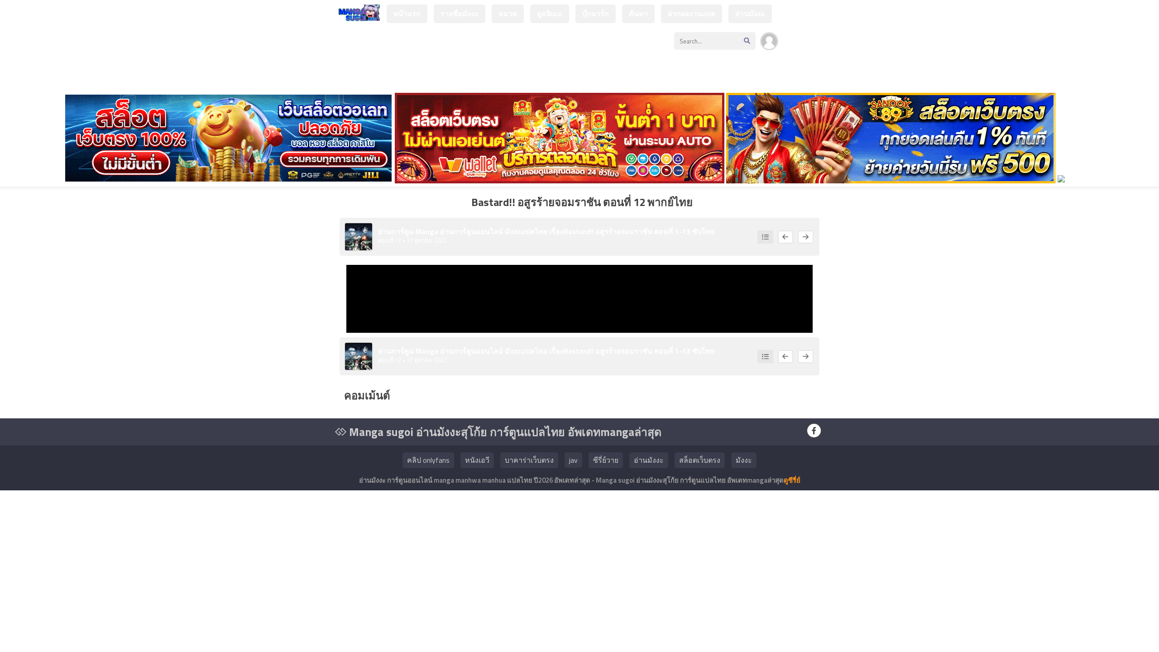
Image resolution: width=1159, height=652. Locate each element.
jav (573, 460)
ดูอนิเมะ (549, 13)
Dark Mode (806, 45)
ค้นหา (638, 13)
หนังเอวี (477, 460)
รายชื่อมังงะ (460, 13)
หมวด (507, 13)
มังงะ (744, 460)
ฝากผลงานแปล (691, 13)
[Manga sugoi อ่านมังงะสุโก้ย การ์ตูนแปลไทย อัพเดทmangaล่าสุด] (357, 17)
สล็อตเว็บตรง (699, 460)
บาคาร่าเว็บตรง (529, 460)
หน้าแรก (407, 13)
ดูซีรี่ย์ (792, 480)
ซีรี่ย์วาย (605, 460)
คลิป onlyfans (428, 460)
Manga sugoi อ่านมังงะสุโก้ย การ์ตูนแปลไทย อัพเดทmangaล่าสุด (503, 432)
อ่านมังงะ (750, 13)
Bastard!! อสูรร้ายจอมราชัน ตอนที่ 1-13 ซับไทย (639, 231)
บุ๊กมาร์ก (595, 13)
